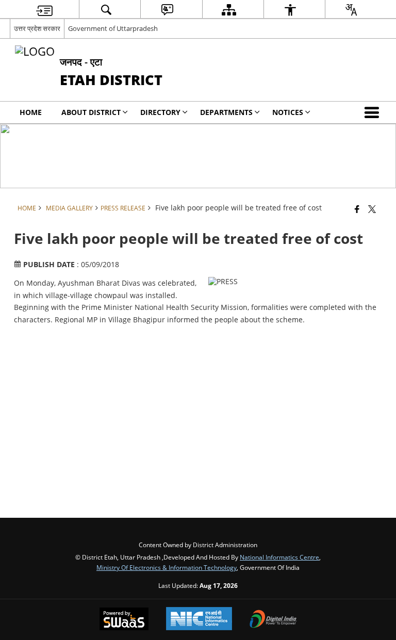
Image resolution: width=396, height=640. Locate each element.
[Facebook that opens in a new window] (357, 209)
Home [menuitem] (31, 112)
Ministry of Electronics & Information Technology (166, 567)
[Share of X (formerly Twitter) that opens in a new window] (372, 209)
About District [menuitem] (91, 112)
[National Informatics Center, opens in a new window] (199, 619)
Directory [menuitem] (160, 112)
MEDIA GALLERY (69, 208)
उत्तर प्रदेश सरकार (37, 28)
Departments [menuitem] (226, 112)
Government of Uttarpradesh (113, 28)
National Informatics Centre (279, 557)
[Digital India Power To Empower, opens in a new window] (273, 620)
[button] (373, 112)
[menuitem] (44, 9)
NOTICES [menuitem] (287, 112)
